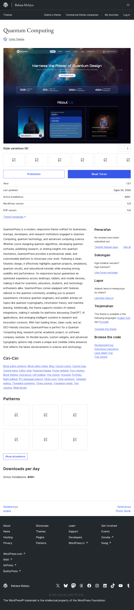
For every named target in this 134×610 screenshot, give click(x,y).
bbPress (10, 565)
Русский (103, 321)
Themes (7, 14)
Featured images (42, 370)
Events (105, 531)
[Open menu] (129, 5)
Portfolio (76, 374)
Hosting (8, 537)
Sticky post (50, 379)
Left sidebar (39, 374)
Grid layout (25, 374)
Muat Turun (99, 174)
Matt (7, 559)
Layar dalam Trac (103, 352)
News (6, 531)
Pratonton (34, 174)
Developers (75, 537)
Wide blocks (20, 387)
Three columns (44, 383)
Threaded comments (23, 383)
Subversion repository (106, 349)
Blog (51, 366)
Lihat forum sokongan (106, 272)
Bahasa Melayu (20, 585)
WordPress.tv (78, 543)
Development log (103, 345)
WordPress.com (14, 553)
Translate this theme (105, 329)
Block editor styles (38, 366)
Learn (72, 525)
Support (73, 531)
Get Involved (109, 525)
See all (127, 247)
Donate (107, 537)
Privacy (7, 543)
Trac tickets (100, 356)
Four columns (77, 370)
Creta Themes (16, 39)
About (6, 525)
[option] (16, 415)
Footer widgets (60, 370)
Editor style (25, 370)
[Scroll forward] (128, 148)
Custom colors (63, 366)
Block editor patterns (14, 366)
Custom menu (10, 370)
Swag (106, 543)
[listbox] (45, 427)
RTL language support (31, 379)
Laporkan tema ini (104, 298)
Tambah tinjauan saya (106, 247)
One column (53, 374)
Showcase (42, 525)
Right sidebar (10, 379)
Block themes (10, 374)
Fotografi (66, 374)
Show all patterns (15, 456)
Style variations (66, 379)
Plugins (40, 537)
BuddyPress (12, 571)
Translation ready (63, 383)
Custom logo (79, 366)
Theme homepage (13, 216)
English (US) (124, 318)
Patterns (41, 543)
